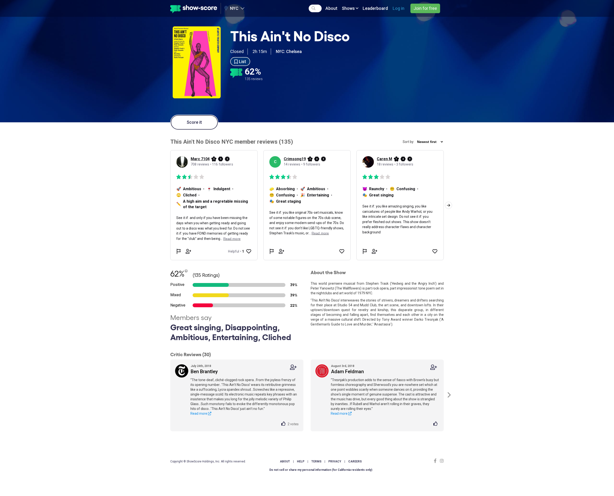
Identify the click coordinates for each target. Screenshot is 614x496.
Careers (355, 461)
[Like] (284, 424)
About (331, 8)
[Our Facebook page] (436, 460)
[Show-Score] (193, 8)
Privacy (334, 461)
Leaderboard (375, 8)
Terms (316, 461)
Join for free (425, 8)
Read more (199, 413)
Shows (349, 8)
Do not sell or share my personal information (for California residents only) (320, 470)
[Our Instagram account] (441, 460)
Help (300, 461)
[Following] (293, 367)
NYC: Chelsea (289, 51)
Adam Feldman (347, 371)
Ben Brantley (204, 371)
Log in (398, 8)
